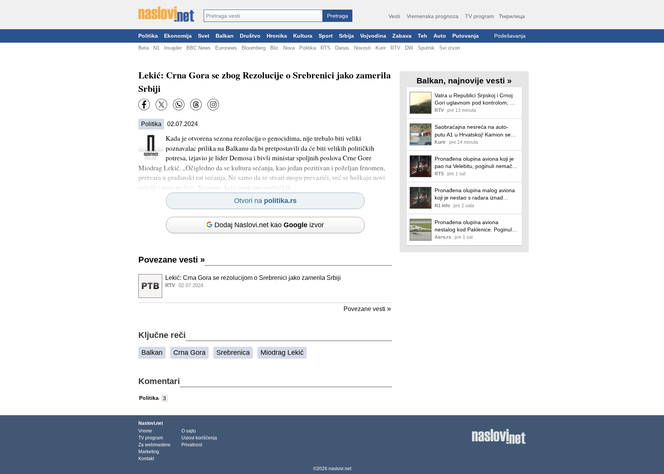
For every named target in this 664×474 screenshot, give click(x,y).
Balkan (225, 36)
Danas (342, 48)
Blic (274, 48)
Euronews (226, 48)
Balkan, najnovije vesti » (464, 80)
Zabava (402, 36)
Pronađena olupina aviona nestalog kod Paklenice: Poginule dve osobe (475, 226)
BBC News (198, 48)
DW (409, 48)
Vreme (145, 431)
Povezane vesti (171, 259)
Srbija (346, 36)
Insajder (173, 48)
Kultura (302, 36)
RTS (325, 48)
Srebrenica (233, 352)
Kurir (380, 48)
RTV (395, 48)
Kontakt (146, 458)
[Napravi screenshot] (213, 104)
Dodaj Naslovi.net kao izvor (269, 225)
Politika (148, 36)
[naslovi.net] (166, 14)
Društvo (250, 36)
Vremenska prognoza (432, 16)
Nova (289, 48)
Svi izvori (449, 48)
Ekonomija (178, 36)
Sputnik (426, 48)
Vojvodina (373, 36)
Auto (439, 36)
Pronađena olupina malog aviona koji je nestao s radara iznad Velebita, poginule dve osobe (475, 194)
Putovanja (465, 36)
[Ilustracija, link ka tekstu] (150, 286)
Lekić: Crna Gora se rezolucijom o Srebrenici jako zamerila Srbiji (253, 277)
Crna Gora (189, 352)
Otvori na (265, 201)
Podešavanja (510, 36)
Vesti (394, 16)
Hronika (277, 36)
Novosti (362, 48)
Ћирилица (512, 16)
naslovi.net (340, 468)
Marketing (148, 451)
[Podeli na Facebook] (144, 104)
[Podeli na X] (161, 104)
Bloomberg (254, 48)
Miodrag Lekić (282, 352)
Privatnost (191, 444)
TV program (479, 16)
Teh (422, 36)
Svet (203, 36)
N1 (156, 48)
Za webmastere (154, 444)
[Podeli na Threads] (196, 104)
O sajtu (188, 431)
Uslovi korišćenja (199, 438)
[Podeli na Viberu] (178, 104)
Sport (326, 36)
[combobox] (263, 16)
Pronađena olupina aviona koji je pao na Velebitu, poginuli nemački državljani (475, 163)
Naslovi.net (150, 423)
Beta (143, 48)
